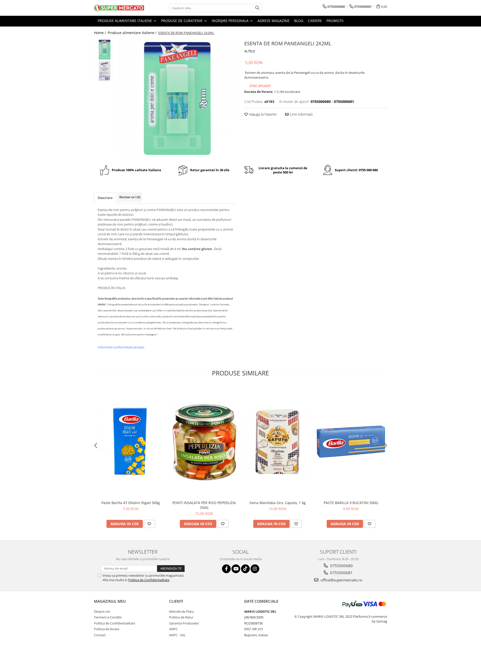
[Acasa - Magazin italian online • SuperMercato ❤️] (119, 8)
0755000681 (341, 572)
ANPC (173, 629)
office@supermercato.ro (341, 579)
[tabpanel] (177, 98)
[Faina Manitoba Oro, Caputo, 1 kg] (277, 441)
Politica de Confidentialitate (148, 580)
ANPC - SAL (177, 635)
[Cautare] (257, 8)
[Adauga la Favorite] (149, 524)
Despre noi (102, 611)
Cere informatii (301, 114)
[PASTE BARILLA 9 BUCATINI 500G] (351, 441)
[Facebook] (226, 568)
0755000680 (341, 565)
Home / (100, 32)
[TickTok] (245, 568)
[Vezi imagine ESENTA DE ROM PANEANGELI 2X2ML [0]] (104, 49)
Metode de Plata (181, 611)
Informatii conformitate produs (121, 347)
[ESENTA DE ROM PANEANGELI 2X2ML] (177, 98)
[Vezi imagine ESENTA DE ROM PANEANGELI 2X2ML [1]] (104, 71)
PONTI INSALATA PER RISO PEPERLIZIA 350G (204, 505)
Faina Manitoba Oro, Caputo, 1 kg (278, 502)
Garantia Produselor (184, 623)
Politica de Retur (181, 617)
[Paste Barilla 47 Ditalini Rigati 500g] (130, 441)
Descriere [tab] (105, 197)
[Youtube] (235, 568)
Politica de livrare (106, 629)
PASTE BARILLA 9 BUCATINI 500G (351, 502)
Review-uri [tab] (129, 197)
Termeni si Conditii (108, 617)
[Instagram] (255, 568)
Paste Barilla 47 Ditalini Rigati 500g (130, 502)
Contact (100, 635)
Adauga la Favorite (262, 114)
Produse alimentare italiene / (133, 32)
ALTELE (249, 51)
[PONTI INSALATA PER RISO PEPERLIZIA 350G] (204, 441)
